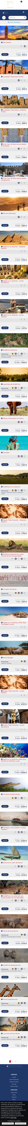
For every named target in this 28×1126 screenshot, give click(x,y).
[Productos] (3, 17)
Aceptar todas (20, 1123)
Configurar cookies (14, 1121)
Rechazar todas (8, 1123)
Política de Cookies (14, 1086)
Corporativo (14, 1097)
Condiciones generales (14, 1079)
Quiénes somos (14, 1092)
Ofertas (14, 1094)
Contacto (14, 1077)
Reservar (5, 54)
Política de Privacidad (14, 1081)
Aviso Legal (14, 1084)
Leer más (13, 1117)
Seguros (14, 1099)
